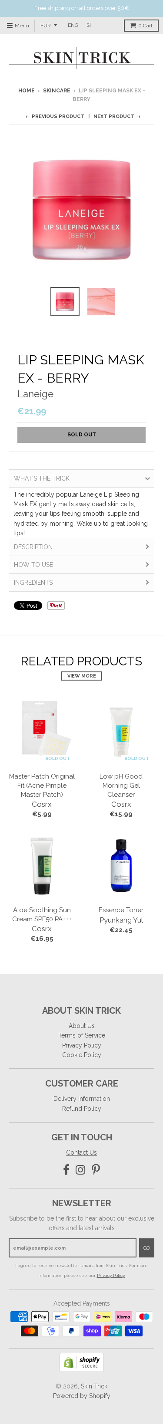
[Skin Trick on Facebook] (66, 1170)
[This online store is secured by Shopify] (82, 1369)
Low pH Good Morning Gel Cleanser (121, 786)
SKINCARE (56, 91)
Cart (145, 26)
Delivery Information (81, 1098)
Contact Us (81, 1152)
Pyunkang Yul (121, 920)
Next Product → (116, 116)
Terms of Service (81, 1035)
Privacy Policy (81, 1045)
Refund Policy (81, 1108)
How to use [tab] (33, 564)
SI (88, 25)
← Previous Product (55, 116)
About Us (82, 1025)
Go (146, 1248)
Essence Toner (121, 910)
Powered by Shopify (81, 1395)
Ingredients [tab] (33, 582)
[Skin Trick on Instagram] (81, 1170)
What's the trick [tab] (42, 478)
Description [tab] (33, 546)
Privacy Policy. (111, 1275)
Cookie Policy (81, 1054)
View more (81, 676)
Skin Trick (94, 1386)
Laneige (35, 393)
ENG (73, 25)
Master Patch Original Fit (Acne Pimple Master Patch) (42, 786)
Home (26, 91)
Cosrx (42, 804)
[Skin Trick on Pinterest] (96, 1170)
